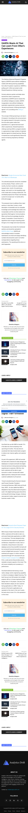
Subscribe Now (14, 411)
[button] (14, 402)
